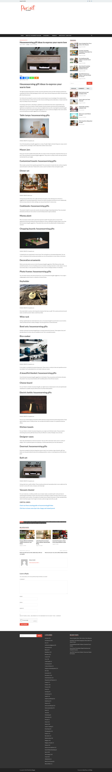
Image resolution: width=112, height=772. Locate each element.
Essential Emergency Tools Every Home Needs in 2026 (59, 541)
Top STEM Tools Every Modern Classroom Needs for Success (85, 75)
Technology (47, 754)
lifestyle (38, 521)
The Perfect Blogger (31, 770)
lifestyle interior (54, 521)
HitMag (90, 770)
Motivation (47, 717)
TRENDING (47, 759)
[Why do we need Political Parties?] (74, 114)
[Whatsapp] (31, 78)
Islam (46, 710)
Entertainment (48, 677)
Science (46, 745)
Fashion (46, 684)
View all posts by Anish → (34, 562)
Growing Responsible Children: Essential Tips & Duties (85, 60)
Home (22, 35)
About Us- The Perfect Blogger (33, 35)
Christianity (47, 663)
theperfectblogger (41, 523)
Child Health (47, 661)
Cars (46, 659)
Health (46, 696)
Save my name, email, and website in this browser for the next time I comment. (40, 615)
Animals (46, 638)
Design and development (50, 668)
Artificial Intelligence (49, 645)
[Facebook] (88, 1)
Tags (88, 88)
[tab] (73, 88)
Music (46, 721)
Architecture (47, 640)
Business (47, 654)
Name (21, 596)
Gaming (46, 691)
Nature (46, 724)
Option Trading (48, 726)
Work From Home (49, 761)
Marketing (47, 714)
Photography (48, 731)
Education (47, 675)
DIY (46, 670)
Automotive (47, 647)
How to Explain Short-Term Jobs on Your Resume (85, 44)
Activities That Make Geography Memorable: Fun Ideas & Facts (85, 52)
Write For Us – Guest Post (65, 35)
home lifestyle (32, 521)
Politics (46, 733)
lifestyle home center (45, 521)
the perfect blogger (32, 523)
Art (45, 642)
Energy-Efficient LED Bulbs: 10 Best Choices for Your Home (26, 542)
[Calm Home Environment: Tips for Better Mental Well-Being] (43, 535)
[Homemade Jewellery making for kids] (74, 106)
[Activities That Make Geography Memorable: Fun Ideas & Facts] (74, 50)
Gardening (47, 694)
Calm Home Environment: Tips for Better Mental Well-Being (43, 542)
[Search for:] (81, 83)
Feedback (54, 35)
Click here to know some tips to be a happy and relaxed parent (37, 508)
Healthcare (47, 701)
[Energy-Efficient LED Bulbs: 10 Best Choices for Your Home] (27, 535)
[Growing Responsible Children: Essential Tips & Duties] (74, 58)
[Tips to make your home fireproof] (74, 99)
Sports (46, 752)
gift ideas (26, 521)
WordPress (85, 770)
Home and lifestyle (23, 40)
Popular (73, 88)
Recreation (47, 735)
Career (46, 656)
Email (21, 602)
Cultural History (48, 666)
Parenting (47, 728)
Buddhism (47, 652)
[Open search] (92, 35)
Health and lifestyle (49, 698)
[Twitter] (89, 1)
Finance (46, 687)
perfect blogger (62, 521)
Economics (47, 673)
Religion (46, 740)
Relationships (48, 738)
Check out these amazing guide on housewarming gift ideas (36, 505)
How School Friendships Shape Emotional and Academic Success (84, 67)
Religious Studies (48, 742)
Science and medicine (49, 747)
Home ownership (48, 708)
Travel (46, 756)
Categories (46, 35)
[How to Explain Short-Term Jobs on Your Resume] (74, 43)
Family (46, 682)
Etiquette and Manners (50, 680)
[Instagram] (91, 1)
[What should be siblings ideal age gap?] (74, 121)
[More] (36, 78)
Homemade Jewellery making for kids (84, 107)
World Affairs (48, 763)
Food (46, 689)
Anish (28, 44)
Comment (22, 579)
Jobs (46, 712)
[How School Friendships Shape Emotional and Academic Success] (74, 66)
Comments (81, 88)
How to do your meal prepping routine (84, 93)
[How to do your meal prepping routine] (74, 92)
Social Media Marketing (50, 749)
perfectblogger (23, 523)
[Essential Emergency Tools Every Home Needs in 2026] (60, 535)
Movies (46, 719)
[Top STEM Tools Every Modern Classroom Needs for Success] (74, 74)
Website (22, 608)
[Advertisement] (56, 24)
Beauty (46, 649)
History (46, 703)
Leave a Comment (33, 44)
